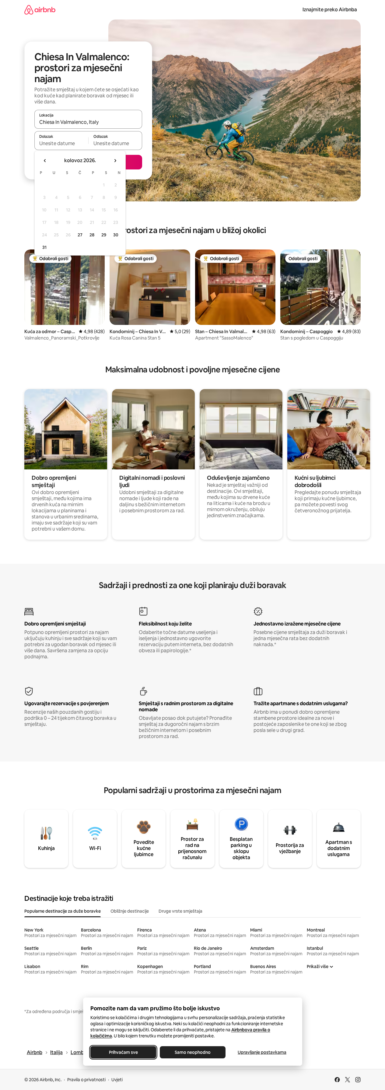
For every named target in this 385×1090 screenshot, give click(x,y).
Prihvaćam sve (123, 1052)
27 (80, 235)
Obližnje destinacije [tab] (129, 911)
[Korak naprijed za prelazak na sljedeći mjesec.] (115, 160)
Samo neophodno (193, 1052)
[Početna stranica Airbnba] (39, 9)
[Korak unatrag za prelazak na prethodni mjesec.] (45, 160)
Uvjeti (117, 1079)
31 (44, 247)
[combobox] (88, 122)
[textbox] (61, 143)
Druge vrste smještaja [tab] (180, 911)
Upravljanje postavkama (262, 1052)
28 (91, 235)
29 (103, 235)
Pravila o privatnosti (86, 1079)
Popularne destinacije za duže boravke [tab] (62, 911)
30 (115, 235)
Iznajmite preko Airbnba (330, 9)
